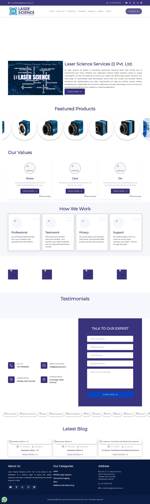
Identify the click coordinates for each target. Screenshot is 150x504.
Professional (19, 232)
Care (75, 178)
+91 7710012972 (23, 367)
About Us (60, 11)
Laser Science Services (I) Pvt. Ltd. (75, 499)
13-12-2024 (115, 447)
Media (100, 11)
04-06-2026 (24, 447)
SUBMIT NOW (109, 395)
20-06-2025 (70, 447)
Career (108, 11)
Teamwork (52, 232)
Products (70, 11)
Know (30, 178)
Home (52, 11)
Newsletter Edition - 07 (30, 450)
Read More (73, 92)
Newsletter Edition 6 (75, 450)
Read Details (28, 455)
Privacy (84, 232)
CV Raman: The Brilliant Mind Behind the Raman (120, 450)
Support (91, 11)
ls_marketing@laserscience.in (22, 3)
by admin (39, 447)
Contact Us (134, 11)
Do (120, 178)
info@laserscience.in (58, 367)
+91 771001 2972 (115, 3)
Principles (82, 11)
